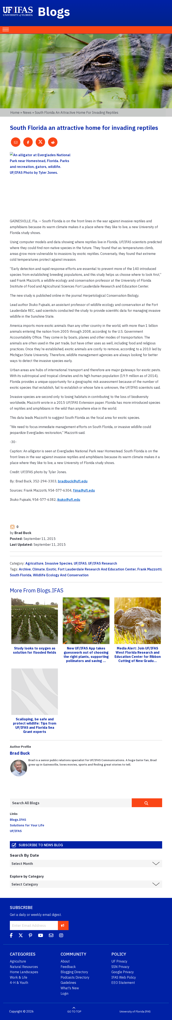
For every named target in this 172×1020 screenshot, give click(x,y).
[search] (147, 802)
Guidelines (68, 982)
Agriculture (34, 563)
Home (15, 112)
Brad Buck (20, 753)
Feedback (68, 967)
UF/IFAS (80, 563)
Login (64, 993)
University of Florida (132, 1011)
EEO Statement (123, 982)
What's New (70, 988)
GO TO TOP (74, 1011)
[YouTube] (40, 936)
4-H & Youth (19, 982)
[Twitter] (20, 936)
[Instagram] (61, 936)
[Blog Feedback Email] (51, 936)
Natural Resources (24, 967)
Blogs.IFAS (18, 819)
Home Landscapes (24, 972)
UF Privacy (119, 961)
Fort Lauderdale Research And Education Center (97, 569)
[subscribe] (62, 925)
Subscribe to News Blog (41, 845)
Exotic (51, 569)
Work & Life (18, 977)
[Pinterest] (30, 936)
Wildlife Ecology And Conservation (61, 575)
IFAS (148, 1011)
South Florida (20, 575)
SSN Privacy (120, 967)
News (27, 112)
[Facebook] (11, 936)
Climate (38, 569)
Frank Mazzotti (149, 569)
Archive (25, 569)
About (65, 961)
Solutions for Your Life (27, 825)
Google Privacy (122, 972)
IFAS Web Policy (123, 977)
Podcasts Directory (75, 977)
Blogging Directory (74, 972)
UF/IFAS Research (102, 563)
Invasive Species (58, 563)
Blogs (54, 11)
